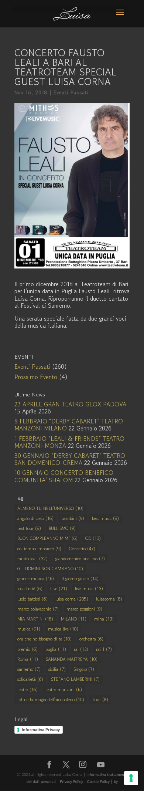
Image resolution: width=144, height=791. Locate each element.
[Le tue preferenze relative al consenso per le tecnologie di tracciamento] (131, 778)
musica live (63, 629)
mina (104, 619)
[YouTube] (100, 764)
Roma (27, 659)
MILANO (73, 619)
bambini (72, 518)
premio (27, 649)
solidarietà (30, 679)
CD (93, 538)
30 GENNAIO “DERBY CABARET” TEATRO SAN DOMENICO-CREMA (69, 459)
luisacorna (109, 599)
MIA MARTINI (35, 619)
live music (89, 588)
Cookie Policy (99, 781)
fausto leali (32, 558)
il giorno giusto (80, 578)
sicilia (57, 669)
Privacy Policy (71, 781)
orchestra (91, 639)
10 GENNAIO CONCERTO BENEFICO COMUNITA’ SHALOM (63, 476)
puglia (55, 649)
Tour (100, 699)
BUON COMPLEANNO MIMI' (47, 538)
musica (28, 629)
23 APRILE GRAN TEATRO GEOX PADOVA (70, 404)
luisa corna (71, 599)
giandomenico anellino (80, 558)
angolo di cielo (35, 518)
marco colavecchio (38, 609)
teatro (27, 689)
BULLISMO (62, 528)
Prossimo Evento (35, 376)
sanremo (29, 669)
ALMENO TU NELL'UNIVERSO (50, 508)
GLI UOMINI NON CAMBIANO (50, 568)
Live (58, 588)
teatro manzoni (63, 689)
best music (105, 518)
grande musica (35, 578)
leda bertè (29, 588)
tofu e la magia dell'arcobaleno (50, 699)
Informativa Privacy (41, 729)
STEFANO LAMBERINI (75, 679)
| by (114, 781)
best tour (29, 528)
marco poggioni (84, 609)
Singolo (83, 669)
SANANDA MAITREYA (71, 659)
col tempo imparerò (39, 548)
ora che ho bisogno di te (44, 639)
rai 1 (104, 649)
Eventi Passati (71, 92)
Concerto (82, 548)
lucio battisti (32, 599)
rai (81, 649)
